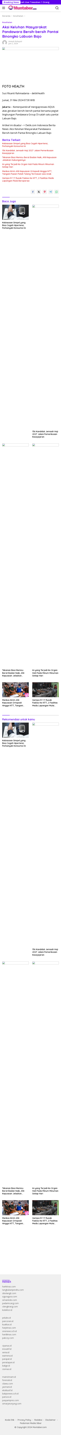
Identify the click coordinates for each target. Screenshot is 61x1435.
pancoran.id (7, 1321)
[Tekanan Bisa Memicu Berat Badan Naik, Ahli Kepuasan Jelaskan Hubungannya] (15, 555)
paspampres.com (10, 1400)
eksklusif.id (7, 1390)
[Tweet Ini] (39, 192)
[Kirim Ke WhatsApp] (56, 192)
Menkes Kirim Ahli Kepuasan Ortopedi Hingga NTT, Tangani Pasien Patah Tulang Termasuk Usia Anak (27, 172)
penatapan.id (8, 1362)
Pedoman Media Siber (31, 1423)
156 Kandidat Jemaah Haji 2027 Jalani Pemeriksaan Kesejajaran (27, 152)
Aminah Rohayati (15, 41)
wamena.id (7, 1355)
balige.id (6, 1365)
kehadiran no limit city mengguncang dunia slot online (28, 1240)
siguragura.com (9, 1296)
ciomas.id (6, 1369)
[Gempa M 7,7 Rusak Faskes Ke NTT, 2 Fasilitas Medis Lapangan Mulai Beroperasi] (45, 689)
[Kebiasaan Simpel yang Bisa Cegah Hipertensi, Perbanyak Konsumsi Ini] (15, 212)
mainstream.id (9, 1376)
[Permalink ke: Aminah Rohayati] (4, 42)
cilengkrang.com (10, 1306)
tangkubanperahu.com (13, 1289)
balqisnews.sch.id (10, 1393)
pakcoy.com (8, 1337)
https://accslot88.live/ (12, 1265)
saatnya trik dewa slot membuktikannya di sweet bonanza (30, 1257)
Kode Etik (9, 1420)
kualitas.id (7, 1324)
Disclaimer (50, 1420)
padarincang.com (10, 1303)
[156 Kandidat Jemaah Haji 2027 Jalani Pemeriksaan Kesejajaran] (45, 317)
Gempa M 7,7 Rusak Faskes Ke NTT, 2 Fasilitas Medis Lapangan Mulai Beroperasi (28, 179)
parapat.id (7, 1359)
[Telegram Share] (50, 192)
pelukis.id (6, 1317)
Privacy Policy (24, 1420)
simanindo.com (9, 1300)
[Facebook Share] (33, 192)
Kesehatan (7, 22)
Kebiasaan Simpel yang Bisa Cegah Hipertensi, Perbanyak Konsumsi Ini (25, 145)
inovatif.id (6, 1349)
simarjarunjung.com (11, 1403)
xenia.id (5, 1352)
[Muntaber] (22, 7)
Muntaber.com (40, 1427)
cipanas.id (7, 1345)
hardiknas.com (9, 1334)
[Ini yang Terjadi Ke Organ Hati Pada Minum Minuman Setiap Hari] (45, 555)
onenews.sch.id (9, 1331)
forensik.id (7, 1380)
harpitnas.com (9, 1327)
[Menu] (4, 7)
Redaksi (38, 1420)
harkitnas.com (9, 1286)
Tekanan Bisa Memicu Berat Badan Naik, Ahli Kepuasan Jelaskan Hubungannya (29, 158)
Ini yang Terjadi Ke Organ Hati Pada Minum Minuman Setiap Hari (28, 165)
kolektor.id (7, 1310)
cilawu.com (7, 1383)
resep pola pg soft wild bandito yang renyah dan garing (28, 1254)
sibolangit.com (9, 1293)
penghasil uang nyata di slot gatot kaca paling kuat (26, 1244)
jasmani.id (7, 1386)
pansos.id (6, 1396)
